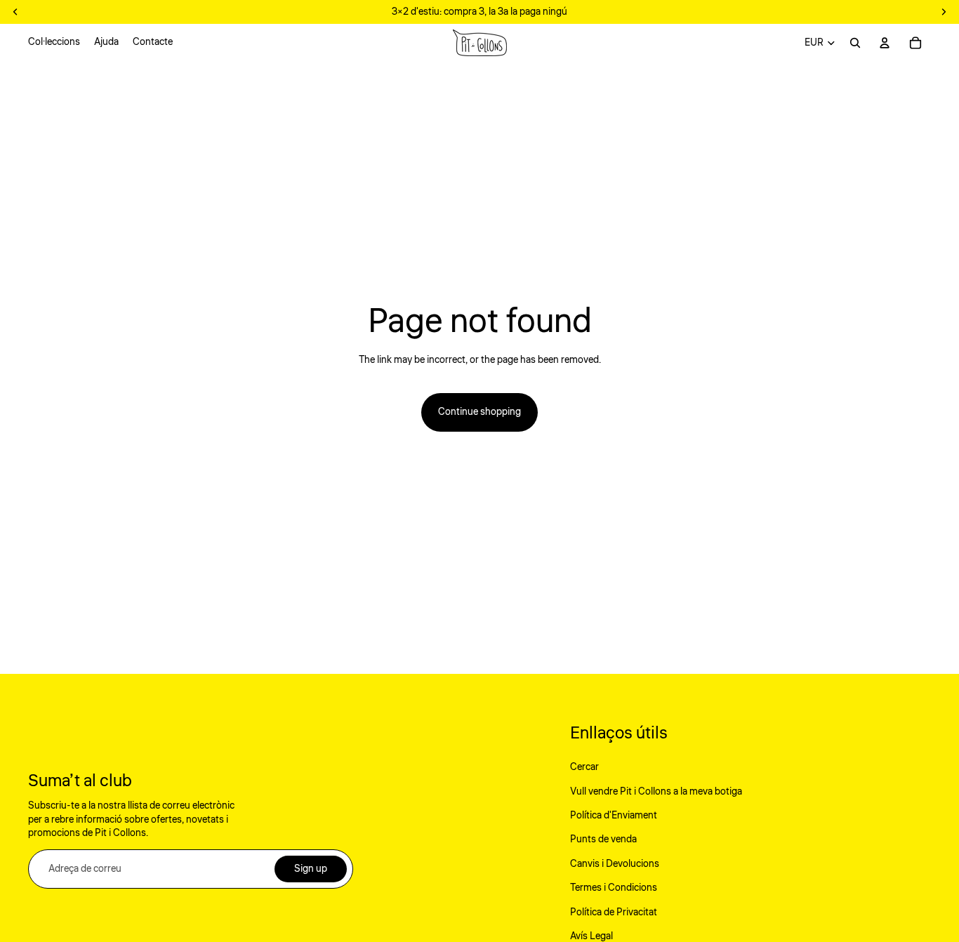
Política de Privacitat (613, 912)
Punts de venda (603, 839)
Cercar (584, 767)
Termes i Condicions (613, 888)
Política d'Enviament (613, 816)
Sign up (310, 869)
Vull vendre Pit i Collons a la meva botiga (656, 792)
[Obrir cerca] (855, 42)
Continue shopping (479, 412)
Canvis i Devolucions (614, 864)
